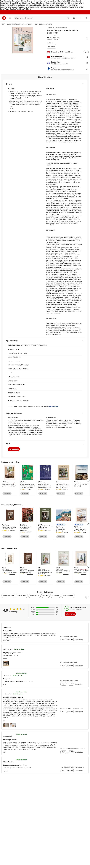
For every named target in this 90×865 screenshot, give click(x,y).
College (24, 1)
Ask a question (14, 449)
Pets (53, 3)
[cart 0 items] (86, 18)
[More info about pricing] (87, 38)
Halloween (30, 1)
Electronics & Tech (10, 5)
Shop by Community (67, 5)
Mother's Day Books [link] (34, 595)
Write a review (70, 614)
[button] (51, 35)
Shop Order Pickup (67, 7)
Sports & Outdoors (46, 3)
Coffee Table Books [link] (21, 595)
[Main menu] (10, 18)
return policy (54, 427)
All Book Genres (32, 24)
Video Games (20, 5)
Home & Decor (57, 1)
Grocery (7, 3)
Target (3, 24)
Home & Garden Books (45, 24)
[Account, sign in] (77, 18)
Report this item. (53, 406)
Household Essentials (16, 3)
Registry (7, 9)
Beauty (29, 3)
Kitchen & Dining (67, 1)
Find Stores (27, 9)
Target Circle (20, 9)
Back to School (17, 1)
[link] (51, 35)
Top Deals (40, 7)
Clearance (11, 7)
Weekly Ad (58, 7)
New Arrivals (19, 7)
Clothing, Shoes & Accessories (43, 1)
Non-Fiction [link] (45, 595)
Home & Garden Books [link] (8, 595)
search (68, 18)
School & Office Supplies (72, 3)
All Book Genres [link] (55, 595)
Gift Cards (57, 5)
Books (23, 24)
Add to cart (51, 47)
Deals (6, 7)
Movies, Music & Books (32, 5)
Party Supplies (43, 5)
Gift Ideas (51, 5)
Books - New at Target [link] (68, 595)
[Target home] (4, 18)
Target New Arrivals (6, 1)
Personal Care (35, 3)
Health (56, 3)
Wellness (61, 3)
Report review (79, 639)
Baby (25, 3)
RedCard (13, 9)
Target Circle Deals (49, 7)
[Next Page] (88, 480)
